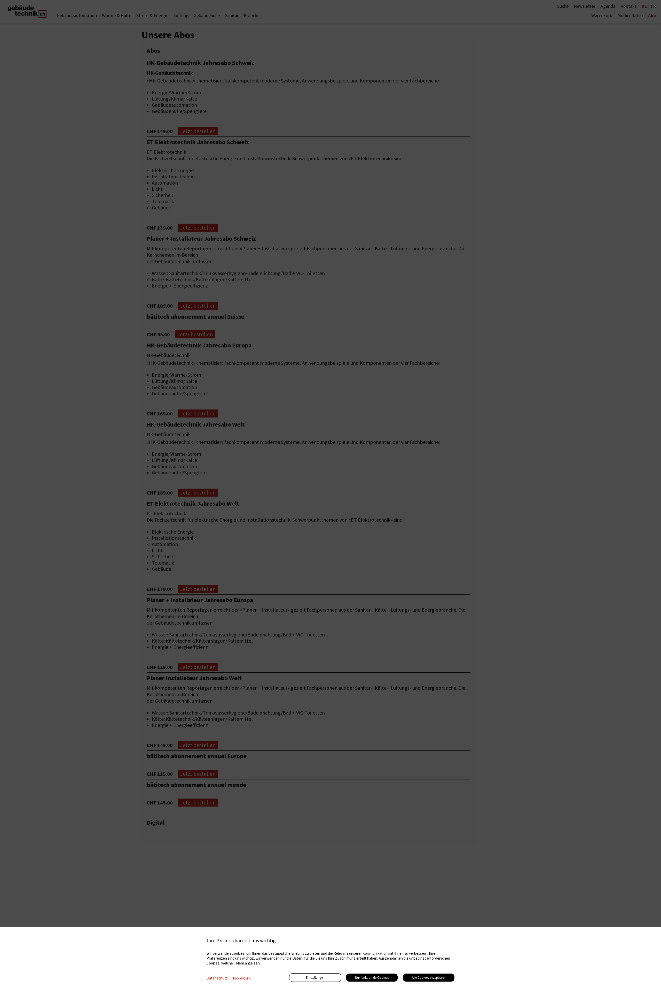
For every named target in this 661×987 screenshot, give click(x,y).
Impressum (242, 978)
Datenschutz (217, 978)
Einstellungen (315, 977)
